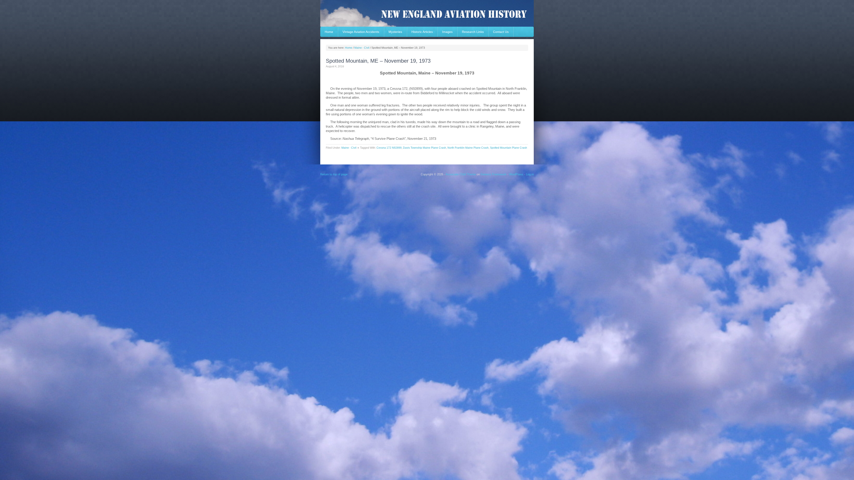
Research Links (473, 32)
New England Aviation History (427, 13)
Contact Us (501, 32)
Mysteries (395, 32)
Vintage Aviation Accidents (360, 32)
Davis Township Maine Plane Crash (424, 147)
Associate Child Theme (461, 174)
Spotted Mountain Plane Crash (508, 147)
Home (329, 32)
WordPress (516, 174)
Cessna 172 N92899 (389, 147)
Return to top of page (333, 174)
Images (447, 32)
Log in (530, 174)
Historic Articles (422, 32)
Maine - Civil (349, 147)
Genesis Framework (493, 174)
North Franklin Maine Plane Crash (468, 147)
